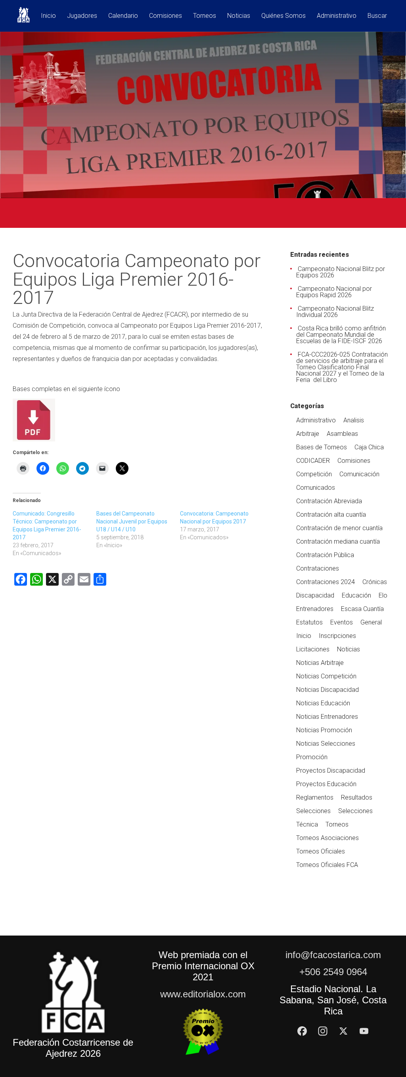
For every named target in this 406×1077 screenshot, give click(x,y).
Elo (383, 595)
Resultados (356, 797)
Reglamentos (314, 797)
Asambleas (342, 433)
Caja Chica (369, 447)
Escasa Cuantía (362, 609)
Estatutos (309, 622)
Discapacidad (315, 595)
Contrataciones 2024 (325, 582)
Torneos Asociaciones (327, 838)
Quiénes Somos (283, 16)
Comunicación (359, 474)
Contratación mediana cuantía (338, 541)
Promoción (311, 757)
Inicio (48, 16)
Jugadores (82, 16)
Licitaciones (312, 649)
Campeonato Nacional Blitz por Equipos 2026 (340, 272)
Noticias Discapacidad (327, 689)
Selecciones (313, 811)
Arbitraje (307, 433)
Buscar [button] (377, 16)
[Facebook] (302, 1031)
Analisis (353, 420)
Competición (314, 474)
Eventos (341, 622)
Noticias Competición (326, 676)
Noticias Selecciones (325, 743)
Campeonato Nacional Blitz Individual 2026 (335, 312)
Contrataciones (317, 568)
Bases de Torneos (321, 447)
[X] (343, 1031)
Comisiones (165, 16)
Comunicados (315, 487)
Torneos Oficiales (320, 851)
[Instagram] (322, 1031)
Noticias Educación (323, 703)
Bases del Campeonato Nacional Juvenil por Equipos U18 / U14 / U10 (131, 521)
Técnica (307, 824)
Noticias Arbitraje (320, 662)
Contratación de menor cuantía (339, 528)
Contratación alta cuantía (331, 514)
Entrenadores (314, 609)
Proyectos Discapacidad (330, 770)
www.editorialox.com (203, 994)
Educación (356, 595)
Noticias (238, 16)
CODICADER (313, 460)
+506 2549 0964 (333, 971)
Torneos (204, 16)
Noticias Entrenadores (327, 716)
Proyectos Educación (326, 784)
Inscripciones (337, 636)
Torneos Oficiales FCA (327, 865)
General (371, 622)
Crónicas (374, 582)
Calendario (123, 16)
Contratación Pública (325, 555)
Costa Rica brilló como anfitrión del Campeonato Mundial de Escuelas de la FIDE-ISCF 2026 (341, 335)
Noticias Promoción (324, 730)
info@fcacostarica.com (333, 954)
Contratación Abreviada (329, 501)
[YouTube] (364, 1031)
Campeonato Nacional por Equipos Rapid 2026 (334, 292)
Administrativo (336, 16)
